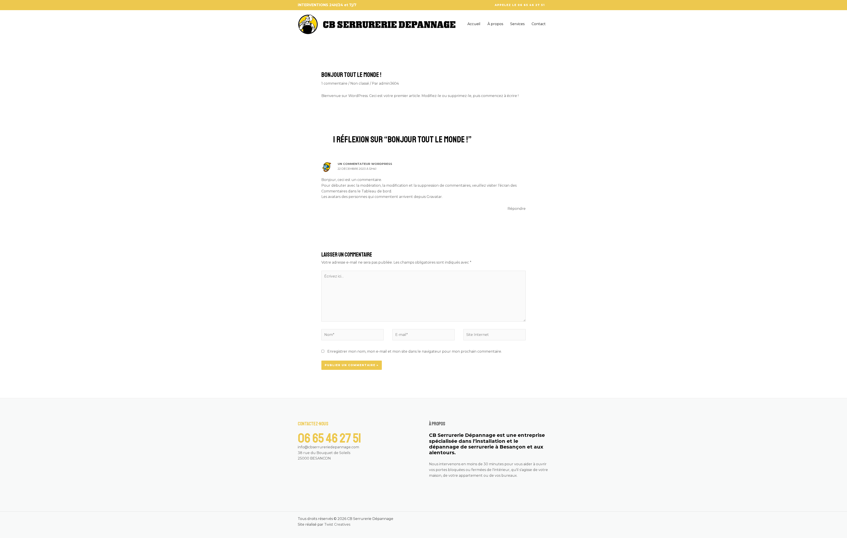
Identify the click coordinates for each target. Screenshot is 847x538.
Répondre (517, 209)
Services (517, 24)
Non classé (359, 83)
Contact (539, 24)
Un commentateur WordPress (365, 164)
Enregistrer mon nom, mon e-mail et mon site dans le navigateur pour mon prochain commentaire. (414, 351)
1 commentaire (334, 83)
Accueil (473, 24)
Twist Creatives (337, 524)
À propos (495, 24)
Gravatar (434, 197)
